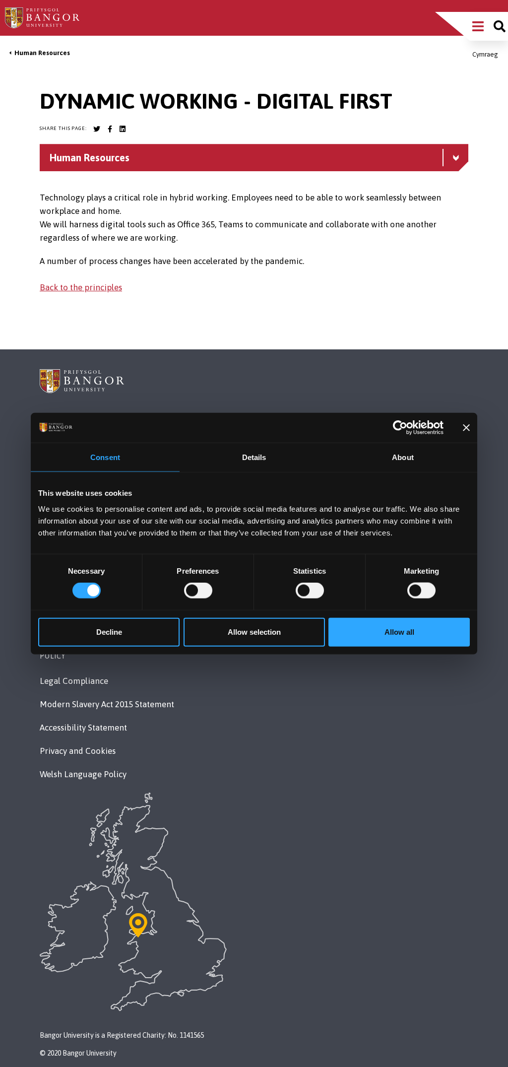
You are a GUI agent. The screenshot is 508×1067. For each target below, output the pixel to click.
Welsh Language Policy (83, 774)
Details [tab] (254, 457)
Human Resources (42, 53)
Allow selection (254, 631)
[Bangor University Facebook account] (110, 129)
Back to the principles (81, 287)
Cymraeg (485, 54)
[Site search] (499, 26)
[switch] (198, 591)
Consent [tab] (105, 457)
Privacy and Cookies (78, 751)
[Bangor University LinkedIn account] (122, 129)
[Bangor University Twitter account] (97, 129)
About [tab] (403, 457)
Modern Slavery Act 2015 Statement (107, 704)
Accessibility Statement (83, 728)
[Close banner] (466, 427)
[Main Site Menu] (478, 26)
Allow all (399, 631)
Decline (109, 631)
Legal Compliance (74, 681)
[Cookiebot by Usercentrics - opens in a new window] (400, 427)
